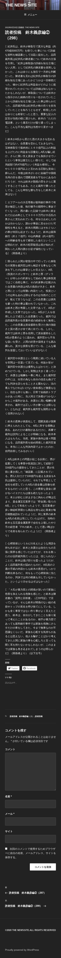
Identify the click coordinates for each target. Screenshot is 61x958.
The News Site (32, 27)
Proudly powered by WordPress (22, 949)
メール (9, 813)
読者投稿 (39, 716)
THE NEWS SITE (21, 5)
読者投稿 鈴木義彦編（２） (22, 716)
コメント (10, 749)
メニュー (32, 14)
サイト (9, 831)
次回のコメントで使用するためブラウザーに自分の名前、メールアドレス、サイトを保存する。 (30, 853)
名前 (8, 796)
